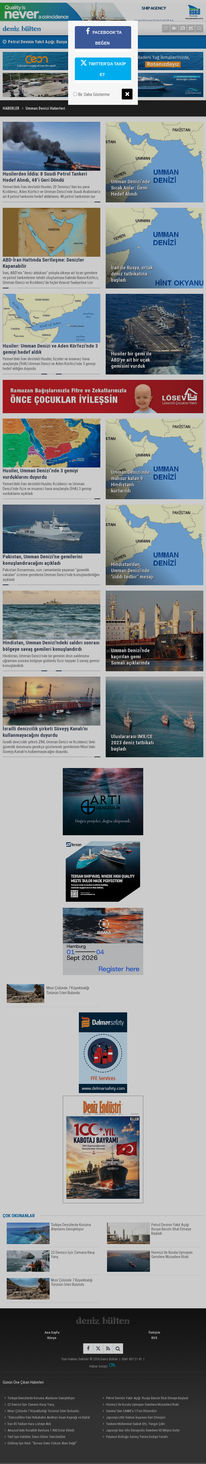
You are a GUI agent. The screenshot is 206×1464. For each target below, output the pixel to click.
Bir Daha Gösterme (93, 94)
